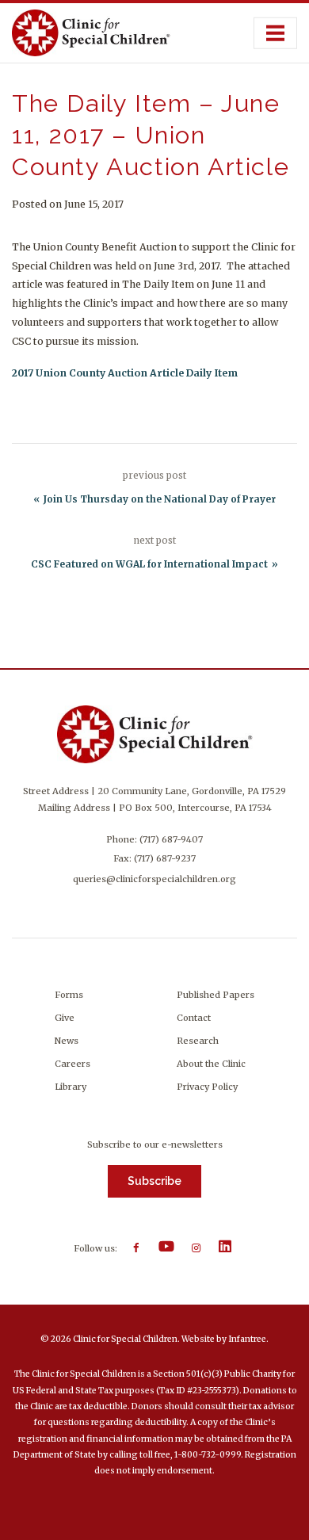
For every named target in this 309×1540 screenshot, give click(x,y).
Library (70, 1086)
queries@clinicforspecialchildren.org (154, 879)
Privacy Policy (207, 1086)
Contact (194, 1017)
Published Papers (215, 994)
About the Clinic (211, 1063)
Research (198, 1040)
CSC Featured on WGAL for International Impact (149, 564)
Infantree (247, 1339)
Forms (69, 994)
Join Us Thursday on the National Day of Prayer (160, 499)
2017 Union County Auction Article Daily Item (125, 373)
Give (64, 1017)
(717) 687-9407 (171, 839)
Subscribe (154, 1181)
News (66, 1040)
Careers (72, 1063)
